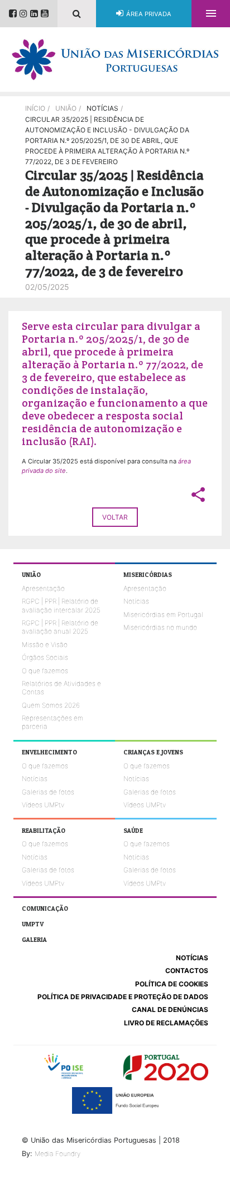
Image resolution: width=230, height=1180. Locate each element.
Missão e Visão (45, 644)
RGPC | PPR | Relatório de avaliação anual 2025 (60, 627)
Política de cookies (171, 984)
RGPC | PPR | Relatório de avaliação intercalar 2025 (61, 605)
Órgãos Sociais (45, 657)
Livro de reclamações (166, 1023)
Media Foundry (57, 1153)
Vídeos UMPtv (43, 805)
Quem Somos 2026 (51, 705)
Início (35, 108)
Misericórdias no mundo (160, 627)
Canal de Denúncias (170, 1009)
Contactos (186, 970)
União (65, 108)
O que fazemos (45, 670)
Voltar (115, 517)
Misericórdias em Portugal (163, 614)
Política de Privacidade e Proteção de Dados (122, 997)
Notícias (136, 601)
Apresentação (43, 588)
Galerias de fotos (48, 792)
